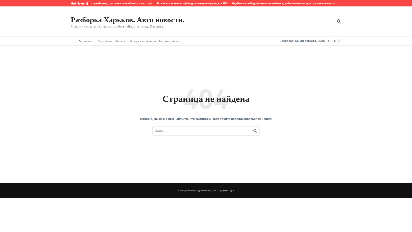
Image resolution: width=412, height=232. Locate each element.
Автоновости (86, 41)
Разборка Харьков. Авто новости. (127, 19)
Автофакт (121, 41)
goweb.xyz (227, 190)
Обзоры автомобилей (143, 41)
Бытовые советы (169, 41)
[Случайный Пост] (328, 41)
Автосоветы (104, 41)
